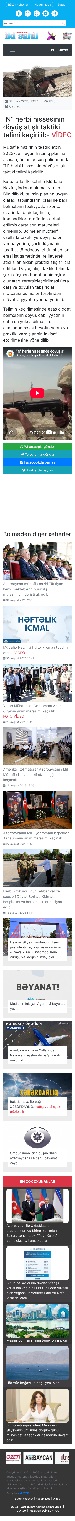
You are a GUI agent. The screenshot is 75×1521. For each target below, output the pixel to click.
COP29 (21, 1510)
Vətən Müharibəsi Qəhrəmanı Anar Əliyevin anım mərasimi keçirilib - (32, 711)
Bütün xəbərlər (18, 4)
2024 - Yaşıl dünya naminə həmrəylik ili (36, 1506)
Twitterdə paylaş (39, 470)
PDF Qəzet (59, 50)
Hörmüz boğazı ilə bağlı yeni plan (32, 1383)
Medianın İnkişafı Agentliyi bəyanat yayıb (37, 1006)
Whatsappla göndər (39, 446)
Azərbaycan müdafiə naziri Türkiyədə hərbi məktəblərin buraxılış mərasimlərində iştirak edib (34, 589)
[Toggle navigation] (12, 50)
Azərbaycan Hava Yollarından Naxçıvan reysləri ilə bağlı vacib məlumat (35, 1055)
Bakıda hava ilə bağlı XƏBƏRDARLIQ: (35, 1107)
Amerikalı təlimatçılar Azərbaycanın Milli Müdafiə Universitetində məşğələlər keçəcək (36, 774)
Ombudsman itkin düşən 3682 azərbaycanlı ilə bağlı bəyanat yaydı (33, 1158)
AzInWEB (23, 1493)
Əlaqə (61, 4)
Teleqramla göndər (39, 454)
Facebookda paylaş (39, 462)
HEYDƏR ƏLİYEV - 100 (44, 1510)
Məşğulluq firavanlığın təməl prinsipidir (36, 1340)
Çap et (14, 106)
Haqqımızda (43, 4)
